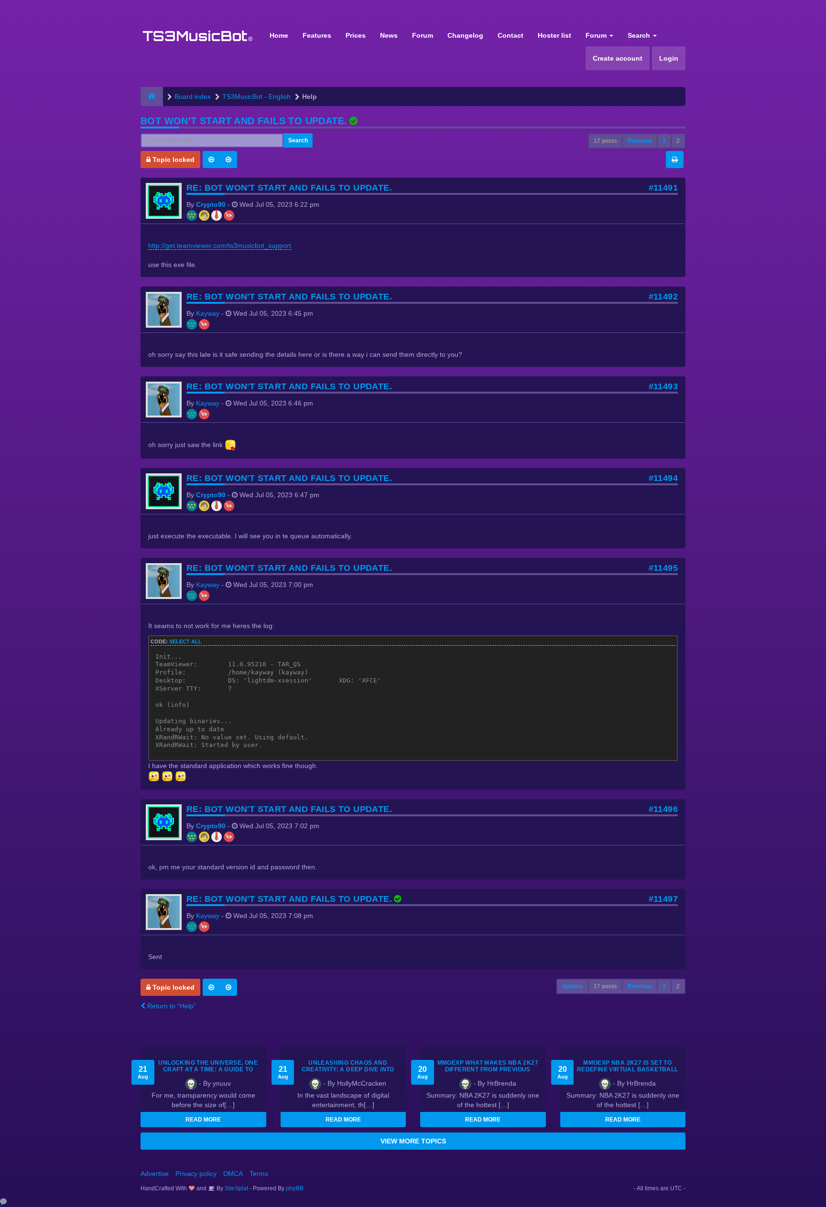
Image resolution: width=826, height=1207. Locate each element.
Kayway (207, 313)
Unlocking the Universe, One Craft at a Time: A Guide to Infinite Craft (208, 1069)
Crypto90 (211, 204)
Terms (259, 1173)
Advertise (155, 1173)
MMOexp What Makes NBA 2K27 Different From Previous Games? (487, 1069)
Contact (510, 35)
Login (668, 58)
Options (572, 986)
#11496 (663, 809)
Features (317, 35)
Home (279, 35)
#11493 (663, 386)
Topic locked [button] (173, 159)
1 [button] (664, 141)
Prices (356, 35)
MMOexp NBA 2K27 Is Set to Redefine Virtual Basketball (627, 1066)
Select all (185, 641)
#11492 (663, 296)
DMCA (233, 1173)
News (389, 35)
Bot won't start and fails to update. (244, 121)
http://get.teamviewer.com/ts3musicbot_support (219, 245)
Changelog (465, 35)
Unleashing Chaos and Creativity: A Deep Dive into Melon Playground (348, 1069)
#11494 (663, 478)
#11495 (663, 568)
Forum (422, 35)
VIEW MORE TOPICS (413, 1141)
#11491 (663, 187)
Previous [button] (640, 141)
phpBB (295, 1188)
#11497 (663, 899)
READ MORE (203, 1119)
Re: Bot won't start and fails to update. (289, 187)
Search (640, 35)
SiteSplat (235, 1188)
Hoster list (554, 35)
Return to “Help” (170, 1006)
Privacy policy (196, 1173)
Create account (617, 58)
